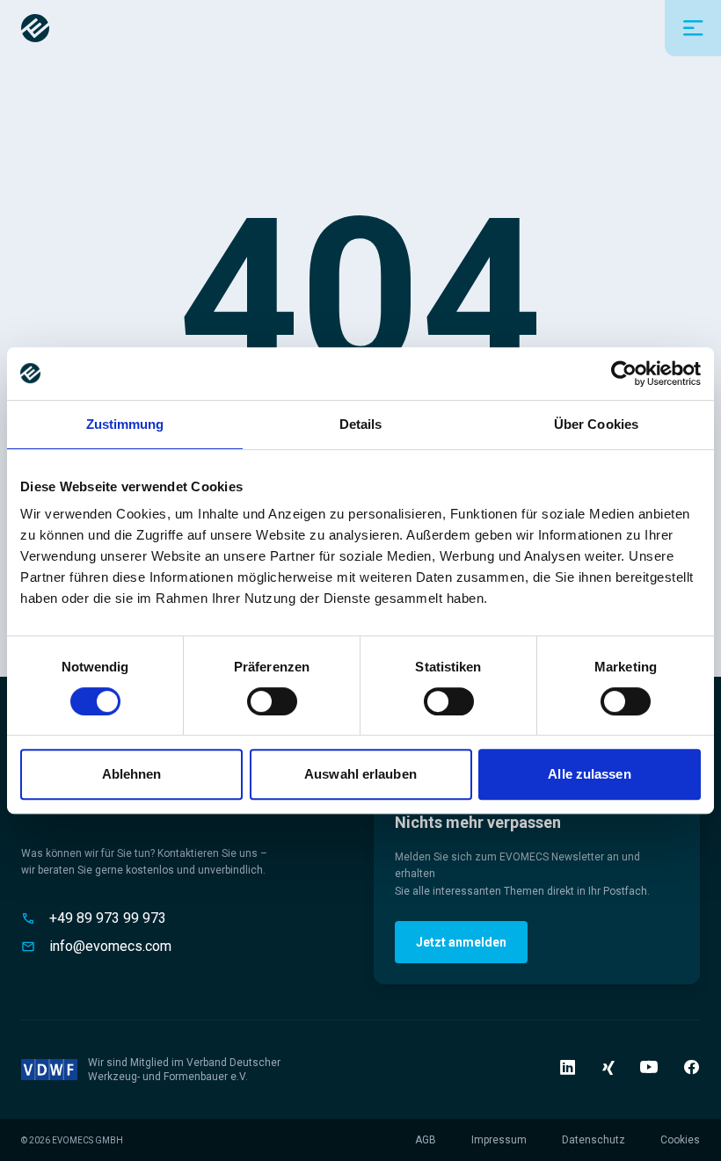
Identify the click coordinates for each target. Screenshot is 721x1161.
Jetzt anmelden (461, 942)
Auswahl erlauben (360, 773)
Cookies (680, 1140)
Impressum (499, 1140)
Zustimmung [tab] (125, 424)
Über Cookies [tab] (596, 424)
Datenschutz (593, 1140)
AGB (425, 1140)
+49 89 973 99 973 (107, 918)
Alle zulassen (589, 773)
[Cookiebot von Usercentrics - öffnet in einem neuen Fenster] (624, 373)
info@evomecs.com (110, 946)
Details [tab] (360, 424)
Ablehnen (132, 773)
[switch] (272, 701)
